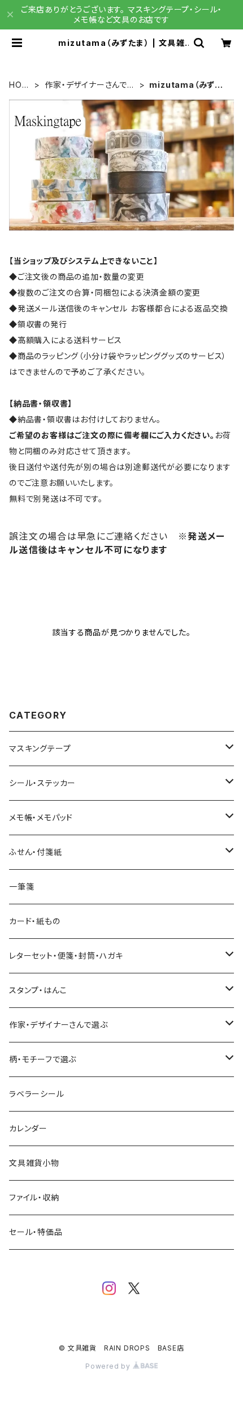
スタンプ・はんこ (38, 990)
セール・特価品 (36, 1232)
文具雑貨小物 (34, 1163)
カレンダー (28, 1128)
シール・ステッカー (42, 783)
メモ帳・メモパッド (41, 817)
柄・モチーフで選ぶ (42, 1059)
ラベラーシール (36, 1094)
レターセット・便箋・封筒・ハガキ (66, 955)
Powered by (109, 1366)
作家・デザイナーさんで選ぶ (90, 85)
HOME (19, 85)
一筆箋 (21, 886)
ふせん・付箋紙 (35, 852)
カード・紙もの (34, 921)
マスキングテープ (40, 748)
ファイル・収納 (34, 1197)
